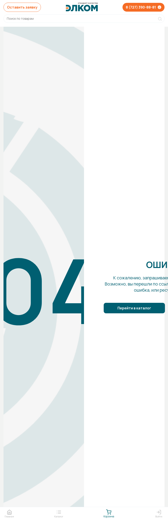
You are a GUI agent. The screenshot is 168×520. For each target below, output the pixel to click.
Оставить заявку (22, 7)
